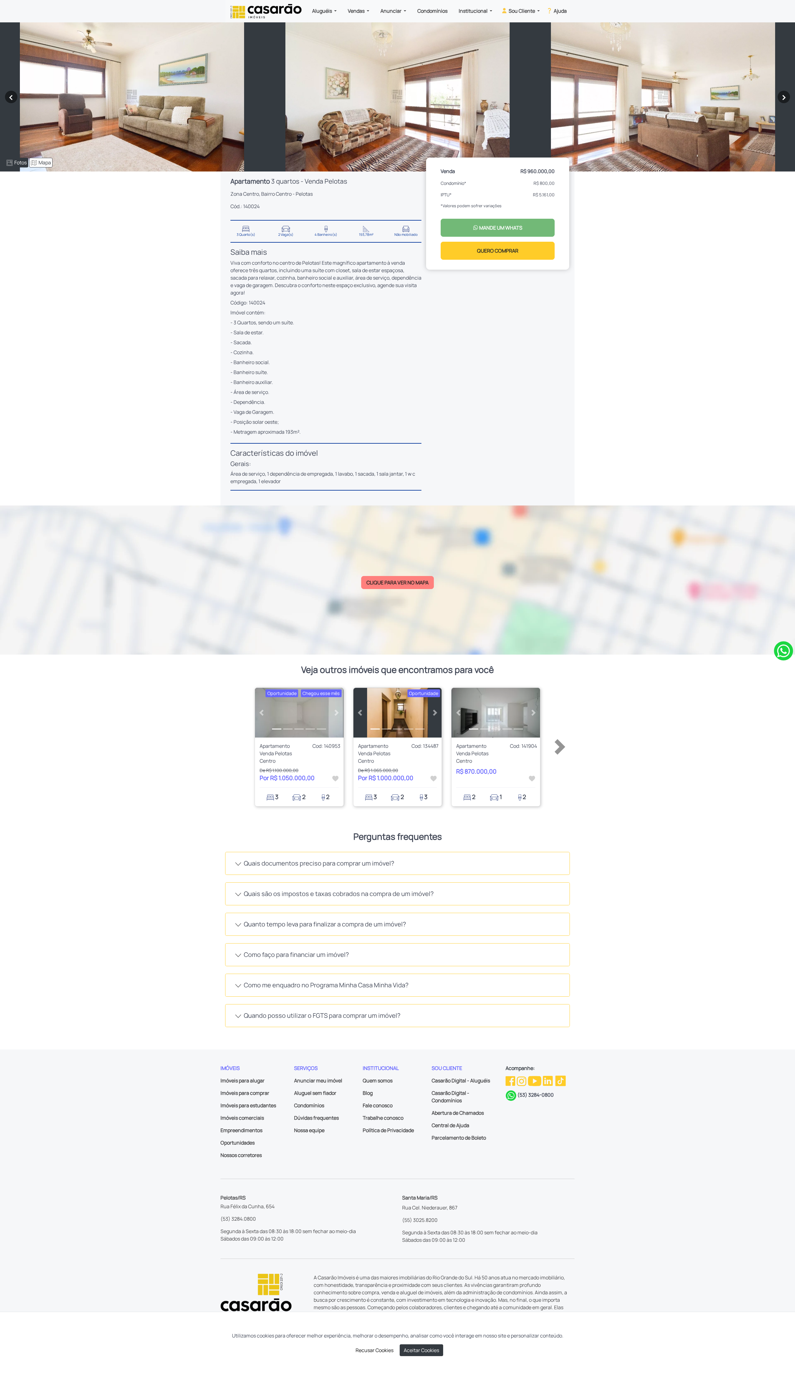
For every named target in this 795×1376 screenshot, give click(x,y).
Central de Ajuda (450, 1125)
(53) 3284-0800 (535, 1094)
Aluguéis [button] (322, 10)
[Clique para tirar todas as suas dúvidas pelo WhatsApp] (783, 650)
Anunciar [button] (391, 10)
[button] (261, 713)
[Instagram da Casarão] (522, 1080)
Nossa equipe (309, 1130)
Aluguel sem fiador (315, 1093)
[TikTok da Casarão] (560, 1080)
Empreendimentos (241, 1130)
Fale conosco (378, 1105)
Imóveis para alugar (242, 1080)
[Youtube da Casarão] (535, 1080)
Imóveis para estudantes (248, 1105)
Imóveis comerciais (242, 1117)
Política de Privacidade (388, 1130)
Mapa (45, 162)
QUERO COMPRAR (497, 250)
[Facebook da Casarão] (511, 1080)
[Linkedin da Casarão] (548, 1080)
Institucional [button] (473, 10)
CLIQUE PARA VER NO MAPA (397, 582)
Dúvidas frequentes (316, 1117)
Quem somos (378, 1080)
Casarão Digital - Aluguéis (461, 1080)
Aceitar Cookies (421, 1350)
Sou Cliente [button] (522, 10)
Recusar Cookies (374, 1350)
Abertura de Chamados (458, 1112)
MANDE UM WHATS (500, 227)
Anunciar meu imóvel (318, 1080)
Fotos (20, 162)
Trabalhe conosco (383, 1117)
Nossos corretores (241, 1155)
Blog (368, 1093)
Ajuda (560, 10)
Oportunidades (237, 1142)
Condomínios (432, 10)
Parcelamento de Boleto (459, 1137)
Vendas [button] (357, 10)
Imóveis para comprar (244, 1093)
